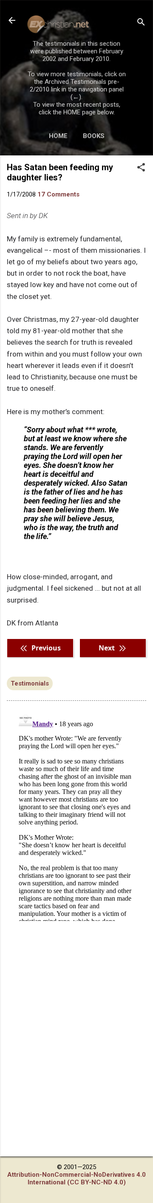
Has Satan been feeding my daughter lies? (60, 172)
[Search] (141, 23)
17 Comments (58, 194)
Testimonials (30, 683)
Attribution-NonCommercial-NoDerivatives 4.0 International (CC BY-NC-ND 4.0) (76, 1178)
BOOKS (94, 136)
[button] (141, 168)
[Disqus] (76, 815)
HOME (58, 136)
